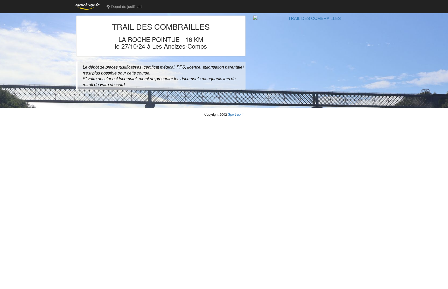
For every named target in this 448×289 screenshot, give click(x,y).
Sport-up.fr (236, 114)
